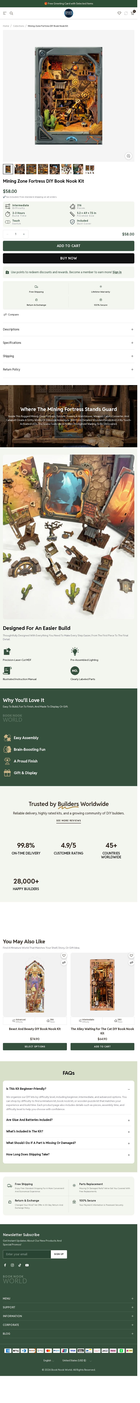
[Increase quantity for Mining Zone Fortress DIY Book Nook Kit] (24, 234)
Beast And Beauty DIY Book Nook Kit (35, 1029)
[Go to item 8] (90, 169)
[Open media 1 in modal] (128, 156)
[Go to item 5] (55, 169)
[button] (35, 1046)
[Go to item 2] (20, 169)
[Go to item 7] (78, 169)
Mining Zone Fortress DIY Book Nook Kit (48, 26)
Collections (18, 26)
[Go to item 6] (66, 169)
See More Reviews (68, 820)
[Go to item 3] (31, 169)
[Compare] (64, 962)
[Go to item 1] (8, 169)
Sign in (117, 272)
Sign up (59, 1254)
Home (6, 26)
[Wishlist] (119, 13)
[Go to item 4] (43, 169)
